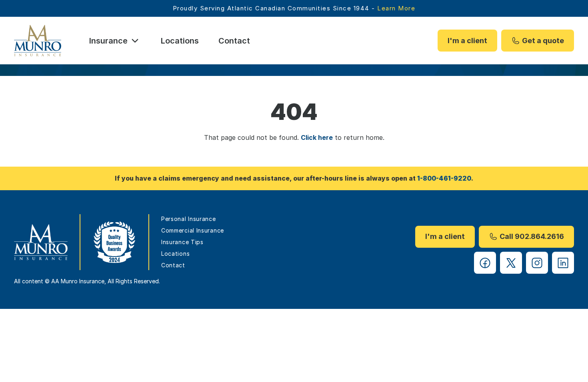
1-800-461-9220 (444, 178)
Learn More (396, 8)
